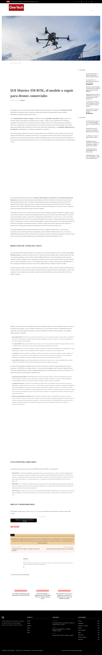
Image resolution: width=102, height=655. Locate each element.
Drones (16, 525)
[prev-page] (41, 600)
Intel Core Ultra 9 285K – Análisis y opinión (62, 633)
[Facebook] (77, 2)
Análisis (54, 625)
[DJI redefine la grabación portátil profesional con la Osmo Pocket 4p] (20, 582)
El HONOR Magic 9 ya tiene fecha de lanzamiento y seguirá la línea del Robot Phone (93, 155)
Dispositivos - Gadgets (17, 61)
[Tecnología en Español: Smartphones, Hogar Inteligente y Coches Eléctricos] (16, 6)
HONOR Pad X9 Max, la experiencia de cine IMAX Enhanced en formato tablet (92, 128)
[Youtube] (91, 2)
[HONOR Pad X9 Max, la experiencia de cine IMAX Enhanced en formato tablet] (81, 128)
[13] (72, 473)
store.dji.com (34, 509)
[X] (86, 2)
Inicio (11, 61)
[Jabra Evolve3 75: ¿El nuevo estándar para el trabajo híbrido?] (81, 109)
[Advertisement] (42, 74)
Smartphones (55, 619)
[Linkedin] (23, 564)
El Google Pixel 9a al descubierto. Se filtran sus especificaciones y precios (24, 1)
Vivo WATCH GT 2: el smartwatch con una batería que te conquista (92, 80)
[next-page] (43, 600)
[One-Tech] (13, 616)
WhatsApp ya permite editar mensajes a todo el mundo (59, 547)
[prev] (54, 2)
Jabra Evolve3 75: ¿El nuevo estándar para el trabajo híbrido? (92, 109)
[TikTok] (84, 2)
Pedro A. (22, 98)
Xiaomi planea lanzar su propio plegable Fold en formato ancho (91, 149)
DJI (12, 525)
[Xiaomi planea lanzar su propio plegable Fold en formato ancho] (81, 148)
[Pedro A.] (17, 561)
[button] (92, 6)
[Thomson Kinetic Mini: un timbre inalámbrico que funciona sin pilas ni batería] (81, 73)
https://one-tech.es (26, 559)
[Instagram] (79, 2)
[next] (56, 2)
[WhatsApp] (89, 2)
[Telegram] (82, 2)
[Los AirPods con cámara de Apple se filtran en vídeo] (81, 134)
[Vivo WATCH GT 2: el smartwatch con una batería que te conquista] (81, 80)
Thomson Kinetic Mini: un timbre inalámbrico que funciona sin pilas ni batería (92, 74)
